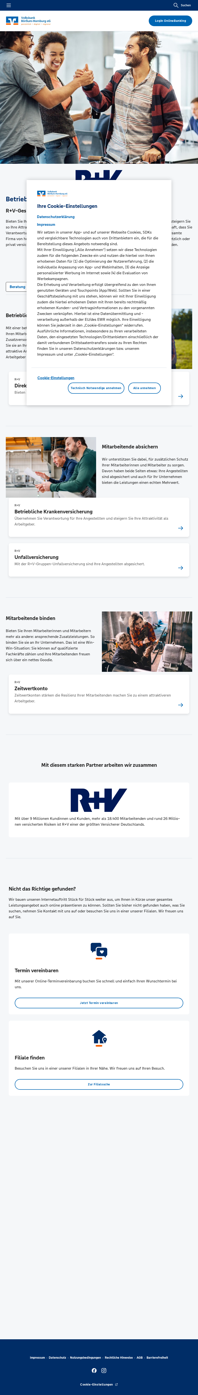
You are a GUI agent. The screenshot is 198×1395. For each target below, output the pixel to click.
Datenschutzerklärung (56, 216)
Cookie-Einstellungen (55, 378)
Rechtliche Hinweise (119, 1358)
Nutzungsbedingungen (85, 1358)
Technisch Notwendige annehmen (96, 388)
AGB (140, 1358)
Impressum (37, 1358)
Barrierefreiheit (157, 1358)
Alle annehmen (144, 388)
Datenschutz (57, 1358)
